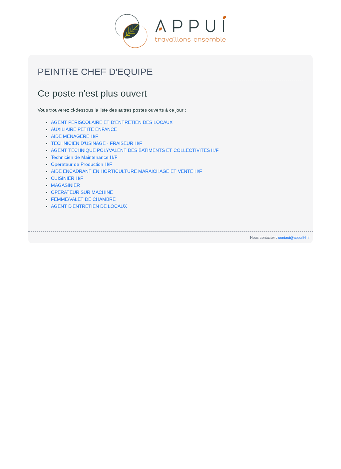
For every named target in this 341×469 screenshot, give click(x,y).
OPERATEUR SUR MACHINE (82, 192)
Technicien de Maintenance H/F (84, 157)
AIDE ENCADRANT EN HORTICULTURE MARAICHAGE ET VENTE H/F (126, 171)
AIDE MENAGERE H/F (74, 136)
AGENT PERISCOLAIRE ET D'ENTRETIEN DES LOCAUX (111, 122)
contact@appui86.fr (294, 237)
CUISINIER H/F (67, 178)
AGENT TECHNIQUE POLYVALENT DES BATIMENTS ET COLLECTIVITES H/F (135, 150)
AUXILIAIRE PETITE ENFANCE (84, 129)
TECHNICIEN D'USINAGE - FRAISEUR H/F (96, 143)
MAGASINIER (65, 185)
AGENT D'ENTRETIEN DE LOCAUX (89, 206)
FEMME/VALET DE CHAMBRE (83, 199)
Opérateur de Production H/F (81, 164)
